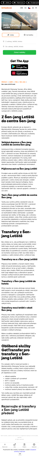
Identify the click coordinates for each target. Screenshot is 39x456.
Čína (16, 82)
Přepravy (4, 82)
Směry (11, 82)
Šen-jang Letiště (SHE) (8, 84)
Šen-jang (22, 82)
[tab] (5, 445)
